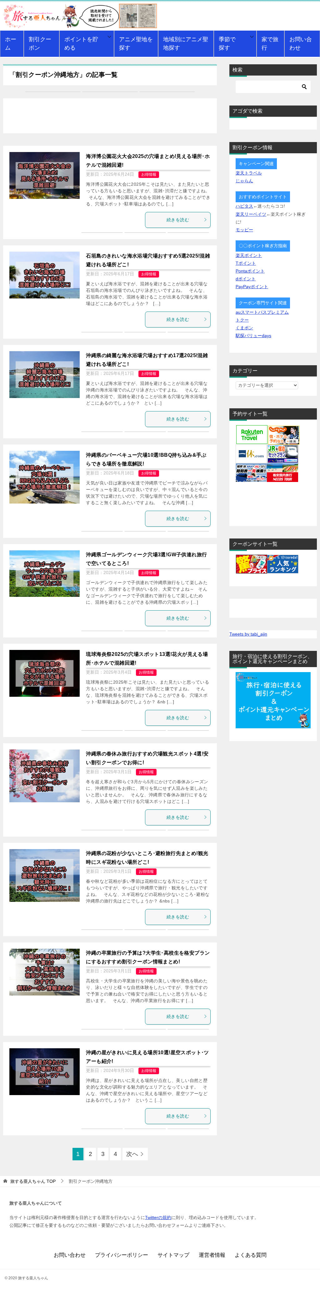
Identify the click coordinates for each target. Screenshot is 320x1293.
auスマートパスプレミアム (262, 312)
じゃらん (244, 180)
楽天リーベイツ (251, 214)
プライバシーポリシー (121, 1255)
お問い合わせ (300, 43)
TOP (33, 1181)
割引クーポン (40, 43)
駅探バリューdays (253, 335)
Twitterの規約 (158, 1217)
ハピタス (244, 206)
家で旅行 (270, 43)
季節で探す (227, 43)
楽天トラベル (249, 172)
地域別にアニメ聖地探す (185, 43)
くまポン (244, 327)
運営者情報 (212, 1255)
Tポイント (246, 263)
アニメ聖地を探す (136, 43)
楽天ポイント (249, 255)
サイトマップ (173, 1255)
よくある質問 (251, 1255)
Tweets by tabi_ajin (248, 634)
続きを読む (178, 219)
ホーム (10, 43)
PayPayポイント (252, 286)
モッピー (244, 229)
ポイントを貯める (81, 43)
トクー (242, 319)
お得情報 (148, 174)
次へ (132, 1154)
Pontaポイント (250, 270)
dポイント (246, 278)
